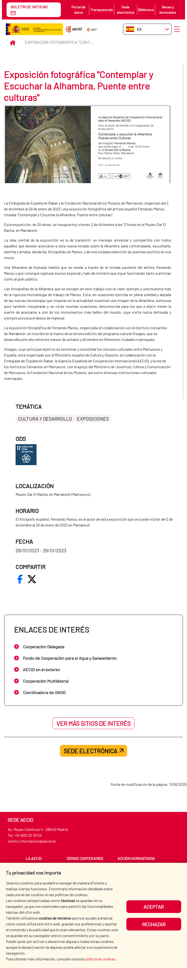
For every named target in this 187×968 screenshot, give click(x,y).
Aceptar (154, 907)
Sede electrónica (125, 9)
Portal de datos (78, 9)
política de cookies (100, 959)
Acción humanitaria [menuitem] (136, 858)
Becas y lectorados (167, 9)
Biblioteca (146, 10)
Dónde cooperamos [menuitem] (85, 858)
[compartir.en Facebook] (20, 579)
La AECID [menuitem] (34, 858)
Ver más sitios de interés (93, 723)
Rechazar (154, 924)
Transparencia (102, 10)
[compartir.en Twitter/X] (32, 579)
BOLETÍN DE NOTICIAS (29, 6)
